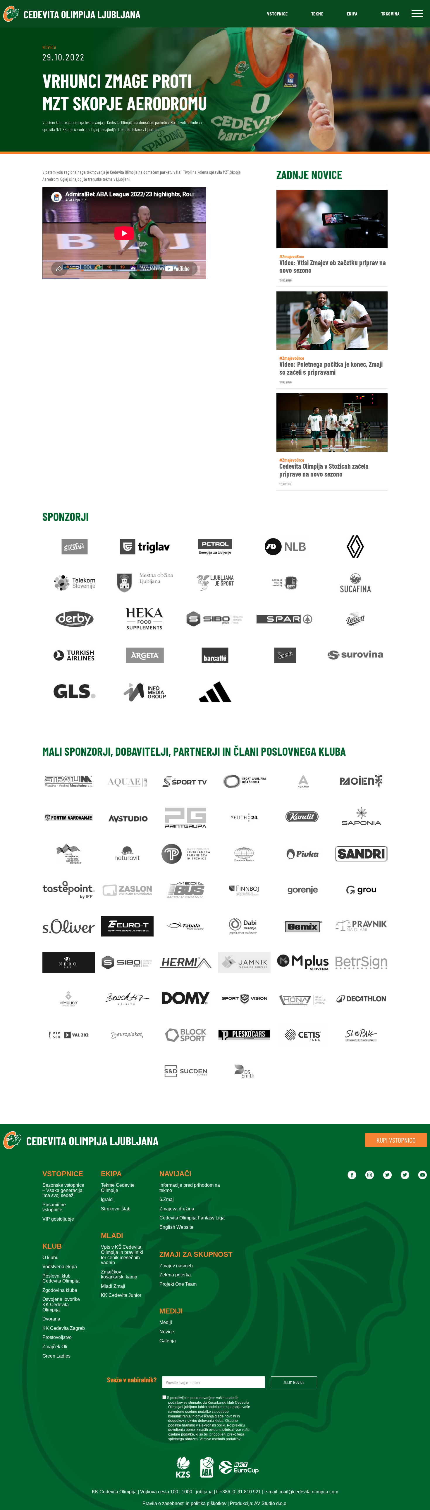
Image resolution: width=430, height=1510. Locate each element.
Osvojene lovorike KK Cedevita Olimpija (61, 1304)
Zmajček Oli (54, 1346)
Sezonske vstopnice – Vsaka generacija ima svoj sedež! (63, 1190)
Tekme (317, 13)
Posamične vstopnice (54, 1207)
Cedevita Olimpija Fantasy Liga (192, 1217)
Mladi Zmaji (113, 1286)
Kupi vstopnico (396, 1140)
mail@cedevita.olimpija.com (309, 1491)
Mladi (112, 1235)
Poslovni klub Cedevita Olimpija (61, 1278)
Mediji (171, 1311)
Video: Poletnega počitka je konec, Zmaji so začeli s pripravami (331, 368)
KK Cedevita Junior (121, 1295)
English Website (176, 1227)
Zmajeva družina (176, 1208)
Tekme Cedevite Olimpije (118, 1188)
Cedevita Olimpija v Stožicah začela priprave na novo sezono (324, 470)
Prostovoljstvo (57, 1337)
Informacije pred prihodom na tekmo (189, 1188)
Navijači (175, 1173)
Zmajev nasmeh (176, 1265)
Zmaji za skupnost (196, 1254)
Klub (52, 1246)
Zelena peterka (175, 1274)
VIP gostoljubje (58, 1219)
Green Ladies (56, 1355)
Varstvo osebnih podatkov (219, 1439)
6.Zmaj (166, 1199)
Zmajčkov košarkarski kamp (119, 1274)
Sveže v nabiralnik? (131, 1379)
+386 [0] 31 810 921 (240, 1491)
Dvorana (51, 1318)
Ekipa (352, 13)
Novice (166, 1331)
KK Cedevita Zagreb (63, 1328)
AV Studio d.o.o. (271, 1503)
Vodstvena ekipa (59, 1266)
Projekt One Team (178, 1284)
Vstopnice (277, 13)
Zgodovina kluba (59, 1290)
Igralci (107, 1199)
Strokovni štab (115, 1208)
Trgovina (390, 13)
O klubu (50, 1257)
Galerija (167, 1340)
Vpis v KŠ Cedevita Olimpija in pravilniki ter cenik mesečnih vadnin (122, 1255)
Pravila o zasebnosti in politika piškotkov (184, 1503)
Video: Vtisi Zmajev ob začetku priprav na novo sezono (332, 266)
